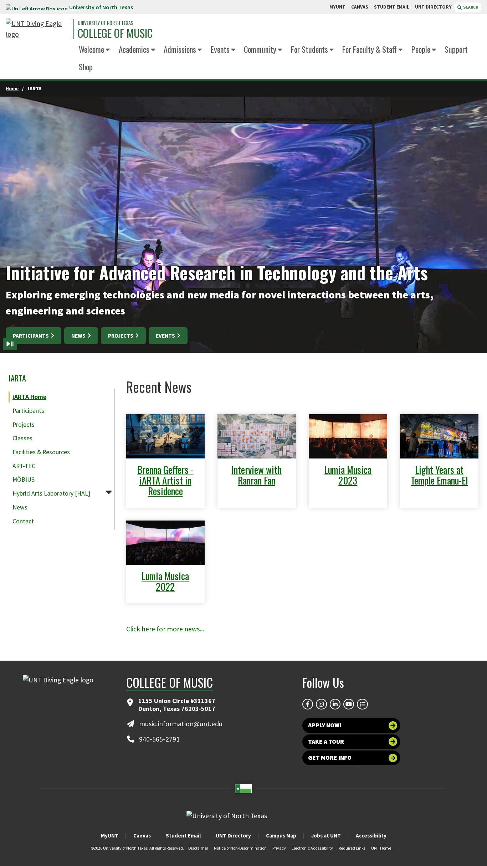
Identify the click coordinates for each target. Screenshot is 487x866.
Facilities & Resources (41, 452)
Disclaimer (198, 848)
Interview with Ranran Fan (256, 474)
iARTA (17, 378)
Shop (86, 66)
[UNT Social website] (362, 704)
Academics (134, 49)
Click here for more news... (165, 629)
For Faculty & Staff (369, 49)
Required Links (352, 848)
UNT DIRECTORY (433, 7)
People (420, 49)
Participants (31, 335)
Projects (121, 335)
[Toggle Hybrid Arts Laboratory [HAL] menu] (108, 492)
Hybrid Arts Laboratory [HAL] (51, 493)
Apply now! (324, 725)
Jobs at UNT (326, 835)
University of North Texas (101, 7)
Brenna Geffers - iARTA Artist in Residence (165, 480)
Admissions (180, 49)
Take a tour (326, 741)
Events (220, 49)
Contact (23, 521)
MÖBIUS (23, 479)
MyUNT (109, 835)
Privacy (279, 848)
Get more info (330, 758)
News (79, 335)
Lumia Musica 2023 (347, 474)
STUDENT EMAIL (391, 7)
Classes (22, 438)
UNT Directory (233, 835)
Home (12, 88)
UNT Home (381, 848)
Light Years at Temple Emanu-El (439, 474)
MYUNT (337, 7)
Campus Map (281, 835)
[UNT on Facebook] (307, 704)
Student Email (183, 835)
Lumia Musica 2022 (165, 581)
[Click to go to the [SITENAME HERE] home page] (38, 29)
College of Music (115, 33)
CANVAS (359, 7)
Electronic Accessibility (312, 848)
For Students (309, 49)
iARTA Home (29, 397)
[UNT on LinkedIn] (335, 704)
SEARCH (470, 7)
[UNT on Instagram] (321, 704)
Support (456, 49)
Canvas (142, 835)
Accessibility (371, 835)
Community (260, 49)
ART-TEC (23, 466)
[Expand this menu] (108, 50)
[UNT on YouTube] (348, 704)
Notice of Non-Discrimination (240, 848)
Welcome (91, 49)
